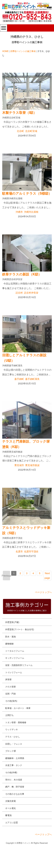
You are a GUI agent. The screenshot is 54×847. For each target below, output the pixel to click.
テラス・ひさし (12, 736)
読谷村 (19, 292)
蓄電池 (8, 815)
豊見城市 (19, 465)
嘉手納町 (19, 379)
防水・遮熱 (10, 636)
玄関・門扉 (10, 693)
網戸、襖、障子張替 (14, 786)
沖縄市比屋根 (31, 212)
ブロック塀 (10, 750)
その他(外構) (11, 772)
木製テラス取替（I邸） (19, 112)
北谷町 (20, 131)
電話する (40, 842)
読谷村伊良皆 (31, 292)
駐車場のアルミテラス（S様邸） (27, 193)
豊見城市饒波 (32, 465)
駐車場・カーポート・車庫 (17, 708)
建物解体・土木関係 (14, 758)
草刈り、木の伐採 (13, 779)
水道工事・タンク (13, 765)
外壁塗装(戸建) (12, 622)
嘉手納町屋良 (32, 379)
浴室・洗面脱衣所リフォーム (19, 665)
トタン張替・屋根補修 (15, 722)
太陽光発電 (10, 800)
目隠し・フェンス (13, 743)
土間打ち (9, 715)
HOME (5, 51)
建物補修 (9, 643)
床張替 (8, 679)
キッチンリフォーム (14, 657)
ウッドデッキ (11, 729)
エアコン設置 (11, 822)
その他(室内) (11, 700)
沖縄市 (19, 212)
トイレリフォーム (13, 672)
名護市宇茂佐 (31, 551)
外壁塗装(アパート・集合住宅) (19, 629)
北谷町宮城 (31, 131)
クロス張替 (10, 686)
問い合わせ (13, 842)
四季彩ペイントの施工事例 (23, 51)
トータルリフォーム (14, 650)
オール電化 (10, 808)
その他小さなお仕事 (14, 793)
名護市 (19, 551)
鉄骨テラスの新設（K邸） (22, 274)
